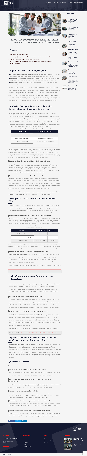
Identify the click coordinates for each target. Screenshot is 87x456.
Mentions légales (47, 438)
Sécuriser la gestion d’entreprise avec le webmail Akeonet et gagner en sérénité (39, 332)
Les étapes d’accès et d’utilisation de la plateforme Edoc (23, 57)
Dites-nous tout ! (78, 3)
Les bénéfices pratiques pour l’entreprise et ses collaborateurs (24, 59)
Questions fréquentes (15, 63)
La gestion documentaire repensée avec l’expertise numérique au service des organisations (31, 61)
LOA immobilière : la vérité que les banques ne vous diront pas (73, 29)
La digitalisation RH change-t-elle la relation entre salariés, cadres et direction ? (73, 22)
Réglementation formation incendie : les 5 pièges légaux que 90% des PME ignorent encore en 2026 (73, 55)
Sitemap (46, 442)
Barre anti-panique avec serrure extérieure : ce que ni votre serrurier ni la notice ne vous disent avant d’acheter (73, 79)
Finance (56, 3)
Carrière (48, 3)
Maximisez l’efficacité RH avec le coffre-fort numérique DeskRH (35, 271)
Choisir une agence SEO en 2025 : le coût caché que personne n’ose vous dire (73, 71)
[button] (58, 50)
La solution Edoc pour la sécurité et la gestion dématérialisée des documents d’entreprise (31, 56)
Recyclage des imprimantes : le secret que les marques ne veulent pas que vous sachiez (73, 47)
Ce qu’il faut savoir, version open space (19, 54)
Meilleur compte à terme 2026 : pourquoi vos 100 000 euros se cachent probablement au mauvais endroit (72, 38)
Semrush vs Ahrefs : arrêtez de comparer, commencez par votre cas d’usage (73, 87)
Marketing (63, 3)
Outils (70, 3)
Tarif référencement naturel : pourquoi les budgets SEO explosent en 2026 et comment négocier (73, 64)
